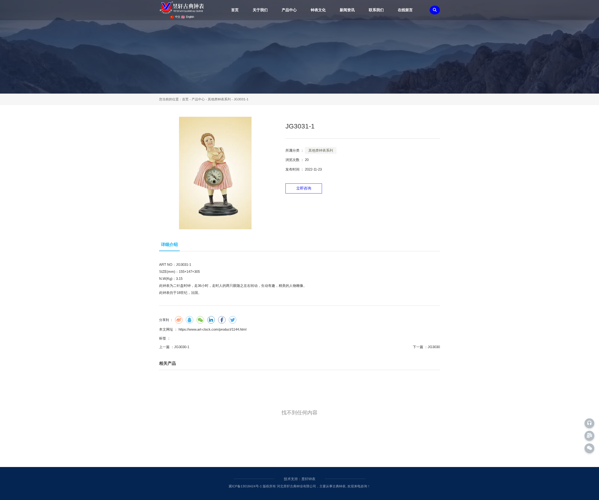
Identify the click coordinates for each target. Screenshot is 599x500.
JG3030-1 (181, 347)
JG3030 (434, 347)
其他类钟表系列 (219, 99)
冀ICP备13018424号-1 (245, 486)
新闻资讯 (347, 10)
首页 (235, 10)
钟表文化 (318, 10)
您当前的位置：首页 (174, 99)
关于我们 (260, 10)
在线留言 (405, 10)
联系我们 (376, 10)
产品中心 (289, 10)
